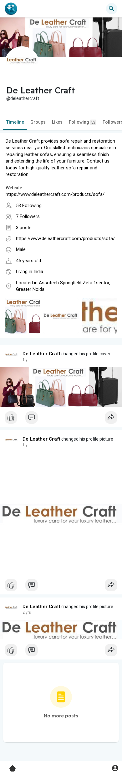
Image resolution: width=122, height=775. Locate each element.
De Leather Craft (41, 354)
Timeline (15, 122)
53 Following (29, 205)
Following (82, 122)
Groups (38, 122)
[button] (115, 768)
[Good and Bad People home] (11, 8)
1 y (25, 359)
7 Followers (28, 216)
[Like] (61, 419)
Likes (57, 122)
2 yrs (27, 612)
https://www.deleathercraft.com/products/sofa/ (65, 238)
